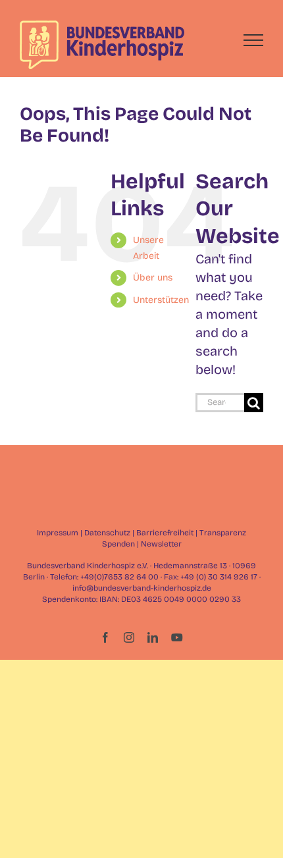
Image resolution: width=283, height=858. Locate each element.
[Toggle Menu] (253, 40)
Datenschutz (107, 532)
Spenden (118, 544)
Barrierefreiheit (164, 532)
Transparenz (222, 532)
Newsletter (161, 544)
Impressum (57, 532)
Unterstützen (161, 300)
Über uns (152, 277)
